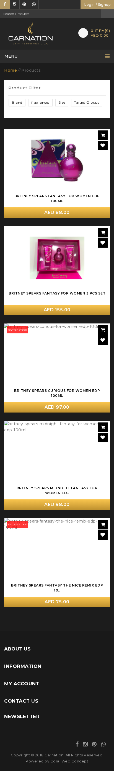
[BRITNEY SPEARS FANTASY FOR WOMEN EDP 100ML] (57, 160)
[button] (17, 102)
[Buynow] (103, 135)
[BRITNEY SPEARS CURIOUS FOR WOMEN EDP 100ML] (57, 355)
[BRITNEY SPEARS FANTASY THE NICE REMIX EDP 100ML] (57, 550)
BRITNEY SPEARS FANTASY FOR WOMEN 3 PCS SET (57, 293)
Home (10, 70)
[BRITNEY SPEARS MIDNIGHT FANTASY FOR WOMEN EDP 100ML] (57, 452)
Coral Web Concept (69, 761)
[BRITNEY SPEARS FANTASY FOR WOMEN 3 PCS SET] (57, 258)
